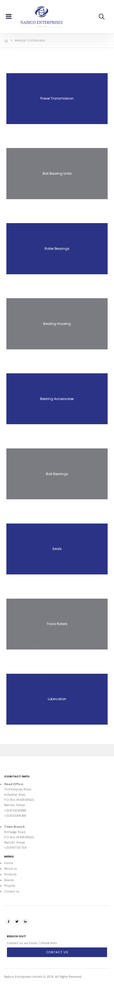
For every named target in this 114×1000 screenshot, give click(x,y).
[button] (102, 16)
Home (8, 863)
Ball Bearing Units (57, 173)
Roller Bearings (57, 248)
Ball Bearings (57, 474)
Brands (9, 880)
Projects (9, 885)
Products (10, 874)
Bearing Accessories (57, 398)
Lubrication (57, 699)
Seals (56, 548)
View (57, 132)
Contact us (11, 891)
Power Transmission (57, 98)
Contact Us (57, 952)
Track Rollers (56, 623)
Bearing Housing (57, 323)
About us (10, 868)
